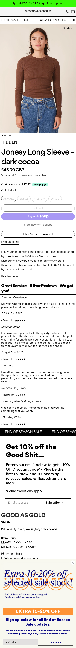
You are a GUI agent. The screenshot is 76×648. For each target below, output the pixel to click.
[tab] (2, 135)
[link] (38, 584)
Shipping (19, 175)
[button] (68, 11)
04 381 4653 (14, 553)
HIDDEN (9, 142)
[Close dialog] (73, 562)
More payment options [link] (38, 224)
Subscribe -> (55, 502)
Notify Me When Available (38, 234)
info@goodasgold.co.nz (24, 558)
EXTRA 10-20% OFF (38, 611)
